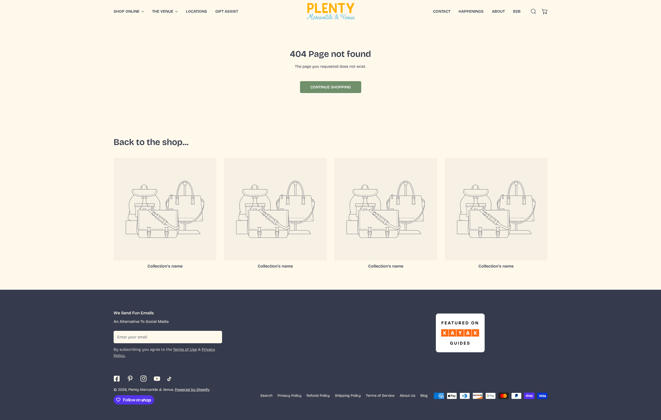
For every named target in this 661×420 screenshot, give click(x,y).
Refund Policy (318, 395)
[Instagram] (143, 379)
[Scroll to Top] (652, 392)
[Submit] (215, 337)
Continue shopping (330, 87)
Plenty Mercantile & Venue (150, 389)
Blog (424, 395)
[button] (544, 11)
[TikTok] (170, 379)
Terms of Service (380, 395)
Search (266, 395)
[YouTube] (157, 379)
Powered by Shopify (192, 389)
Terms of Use (185, 349)
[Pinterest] (130, 379)
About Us (407, 395)
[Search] (533, 11)
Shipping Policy (348, 395)
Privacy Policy (289, 395)
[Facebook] (116, 379)
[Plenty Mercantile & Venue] (330, 11)
